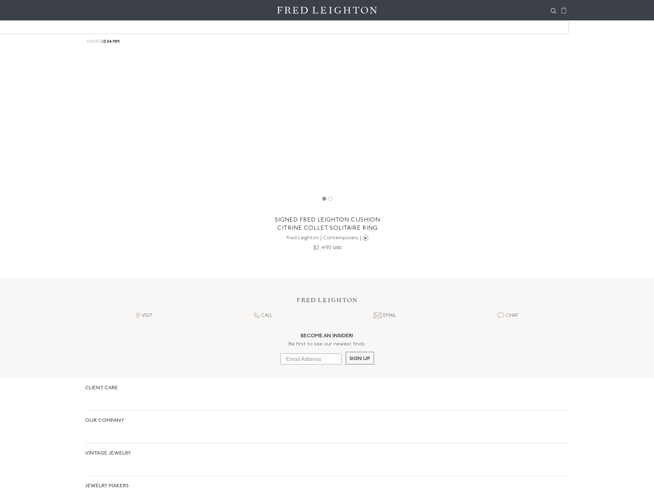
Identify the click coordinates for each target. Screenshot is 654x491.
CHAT (512, 315)
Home (93, 42)
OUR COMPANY (104, 408)
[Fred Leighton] (327, 10)
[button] (327, 302)
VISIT (147, 315)
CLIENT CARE (101, 388)
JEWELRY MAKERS (107, 450)
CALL (266, 315)
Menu (93, 10)
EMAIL (389, 315)
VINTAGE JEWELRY (108, 429)
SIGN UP (359, 358)
